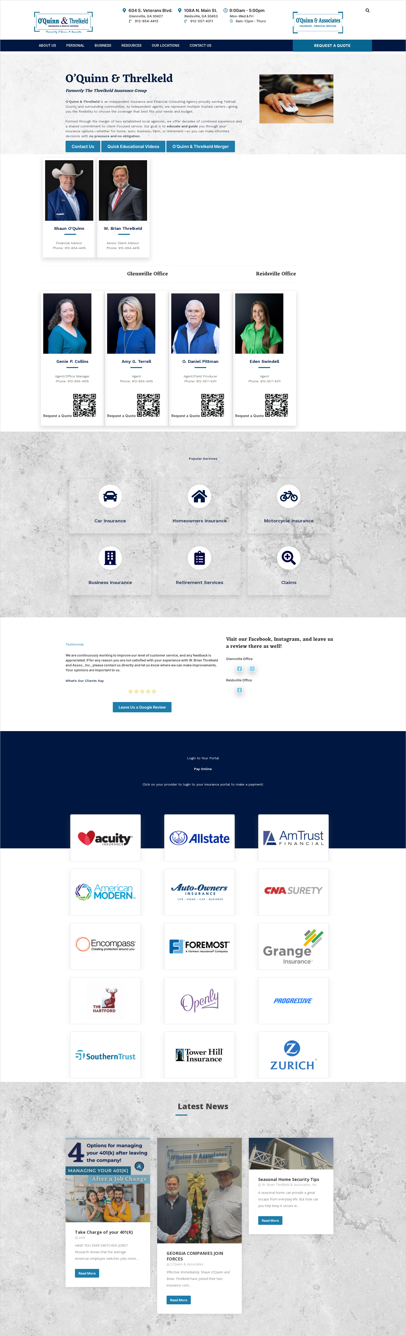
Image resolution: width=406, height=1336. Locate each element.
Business (103, 45)
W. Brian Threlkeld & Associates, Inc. (289, 1184)
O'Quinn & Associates (186, 1264)
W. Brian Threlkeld (123, 228)
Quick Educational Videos (133, 146)
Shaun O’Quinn (69, 228)
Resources (131, 45)
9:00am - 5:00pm (247, 15)
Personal (75, 45)
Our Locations (165, 45)
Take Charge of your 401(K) (104, 1232)
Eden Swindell (264, 361)
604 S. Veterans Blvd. (150, 15)
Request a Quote (332, 45)
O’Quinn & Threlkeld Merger (200, 146)
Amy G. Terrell (136, 361)
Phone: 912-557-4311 (200, 381)
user (82, 1237)
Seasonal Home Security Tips (288, 1179)
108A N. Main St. (201, 15)
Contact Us (200, 45)
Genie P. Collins (72, 361)
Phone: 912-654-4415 (69, 248)
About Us (47, 45)
